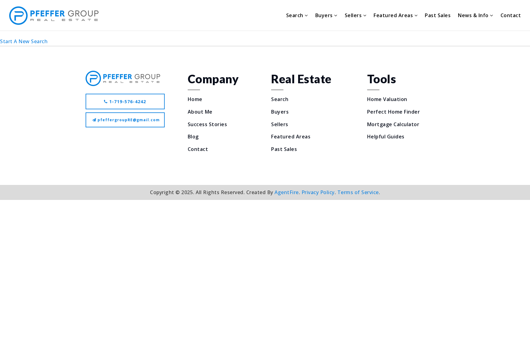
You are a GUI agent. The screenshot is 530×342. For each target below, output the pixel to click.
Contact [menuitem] (511, 15)
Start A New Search (24, 41)
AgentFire (287, 192)
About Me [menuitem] (200, 111)
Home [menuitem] (195, 99)
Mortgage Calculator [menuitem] (393, 124)
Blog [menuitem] (193, 136)
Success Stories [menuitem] (207, 124)
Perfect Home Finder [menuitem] (393, 111)
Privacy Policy (318, 192)
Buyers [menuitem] (324, 15)
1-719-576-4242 (127, 101)
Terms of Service (358, 192)
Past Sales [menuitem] (438, 15)
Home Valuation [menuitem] (387, 99)
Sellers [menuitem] (354, 15)
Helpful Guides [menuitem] (386, 136)
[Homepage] (53, 15)
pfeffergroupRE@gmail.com (129, 119)
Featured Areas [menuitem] (394, 15)
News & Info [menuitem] (474, 15)
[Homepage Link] (123, 77)
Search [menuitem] (295, 15)
